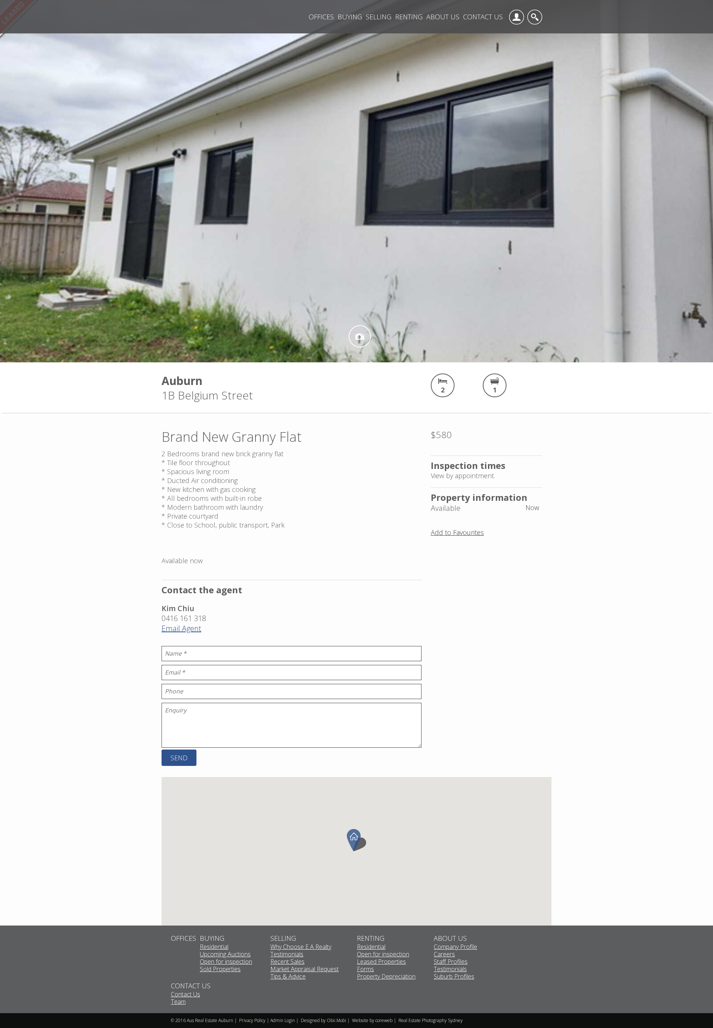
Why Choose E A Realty (300, 947)
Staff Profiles (451, 962)
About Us (442, 16)
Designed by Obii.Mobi (323, 1020)
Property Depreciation (386, 976)
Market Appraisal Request (304, 969)
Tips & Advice (288, 976)
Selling (378, 16)
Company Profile (455, 947)
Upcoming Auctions (225, 954)
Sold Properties (220, 969)
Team (178, 1002)
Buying (350, 16)
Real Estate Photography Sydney (430, 1020)
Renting (409, 16)
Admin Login (282, 1020)
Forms (365, 969)
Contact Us (483, 16)
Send (179, 757)
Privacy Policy (252, 1020)
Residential (214, 947)
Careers (444, 954)
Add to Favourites (457, 532)
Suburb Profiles (454, 976)
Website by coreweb (372, 1020)
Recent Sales (287, 962)
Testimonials (286, 954)
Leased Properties (381, 962)
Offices (321, 16)
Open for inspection (226, 962)
